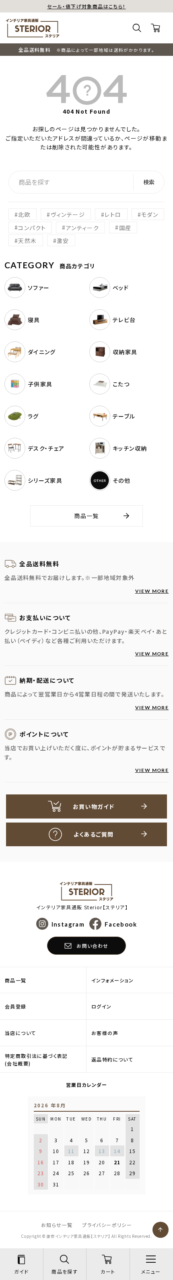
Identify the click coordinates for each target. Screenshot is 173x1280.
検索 (148, 182)
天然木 (27, 241)
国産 (125, 227)
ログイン (101, 1006)
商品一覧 (86, 516)
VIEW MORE (152, 591)
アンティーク (82, 227)
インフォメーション (112, 980)
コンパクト (32, 227)
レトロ (113, 214)
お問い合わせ (92, 945)
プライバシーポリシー (107, 1224)
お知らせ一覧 (56, 1224)
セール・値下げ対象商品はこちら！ (86, 6)
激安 (63, 241)
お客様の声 (104, 1032)
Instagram (67, 923)
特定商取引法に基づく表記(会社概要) (36, 1059)
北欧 (24, 214)
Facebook (121, 923)
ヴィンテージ (68, 214)
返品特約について (112, 1059)
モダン (149, 214)
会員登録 (16, 1006)
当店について (20, 1032)
